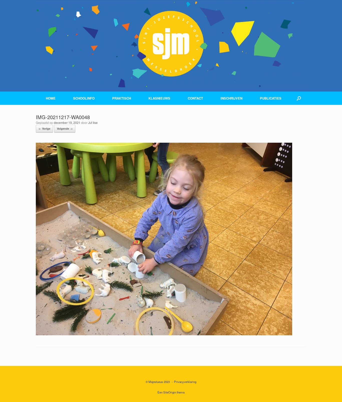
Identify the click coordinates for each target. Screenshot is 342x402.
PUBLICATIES (270, 98)
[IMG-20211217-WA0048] (164, 333)
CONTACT (195, 98)
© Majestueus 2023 (158, 382)
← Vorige (44, 128)
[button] (298, 98)
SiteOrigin (169, 392)
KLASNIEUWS (159, 98)
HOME (51, 98)
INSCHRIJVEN (231, 98)
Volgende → (65, 128)
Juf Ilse (93, 122)
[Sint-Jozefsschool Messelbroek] (171, 43)
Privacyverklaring (185, 382)
